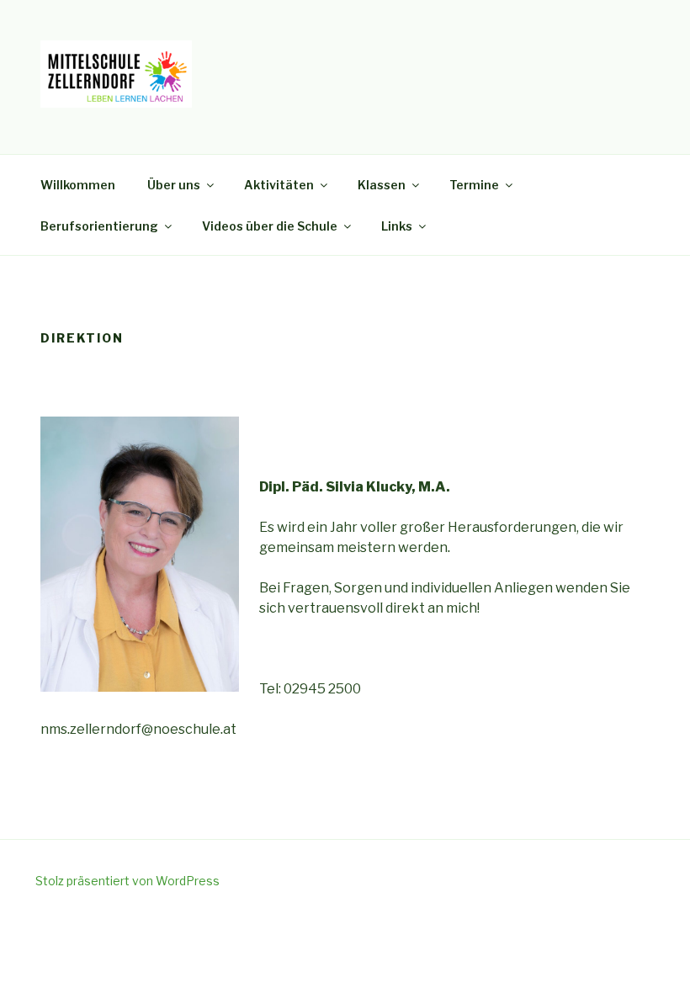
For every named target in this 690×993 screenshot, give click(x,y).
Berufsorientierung (99, 226)
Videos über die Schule (269, 226)
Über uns (173, 185)
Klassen (382, 185)
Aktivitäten (279, 185)
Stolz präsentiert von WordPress (127, 881)
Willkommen (77, 185)
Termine (474, 185)
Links (396, 226)
